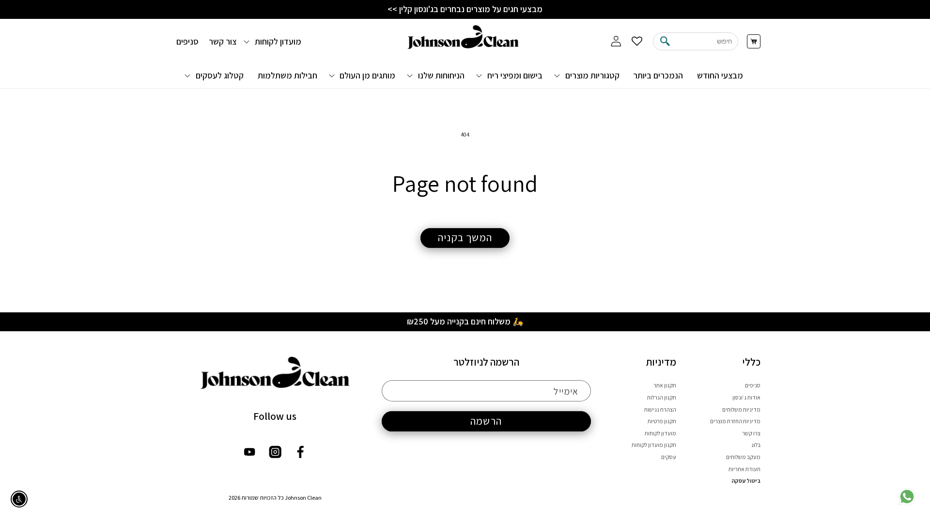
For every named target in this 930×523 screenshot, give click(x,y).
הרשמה (486, 421)
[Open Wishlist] (637, 41)
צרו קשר (751, 433)
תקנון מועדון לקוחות (654, 444)
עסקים (668, 457)
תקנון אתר (664, 385)
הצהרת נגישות (660, 409)
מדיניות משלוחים (741, 409)
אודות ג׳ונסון (746, 397)
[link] (907, 503)
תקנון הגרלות (661, 397)
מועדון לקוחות (660, 433)
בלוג (755, 444)
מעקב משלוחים (743, 457)
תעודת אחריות (744, 469)
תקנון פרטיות (662, 421)
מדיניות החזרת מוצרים (735, 421)
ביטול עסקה (745, 480)
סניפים (752, 385)
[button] (587, 75)
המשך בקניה (465, 237)
